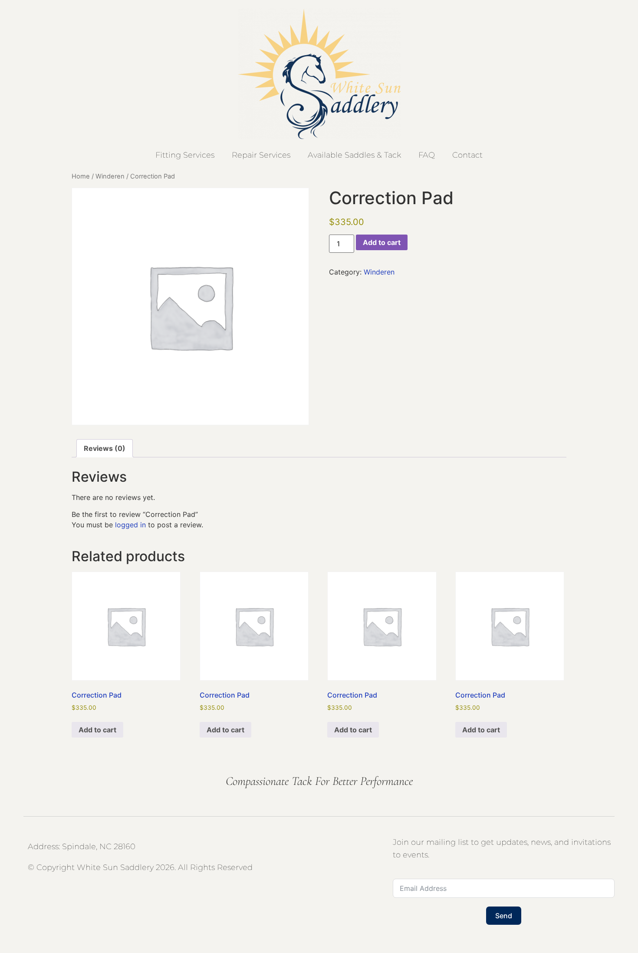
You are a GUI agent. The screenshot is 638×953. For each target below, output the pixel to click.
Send (503, 915)
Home (81, 176)
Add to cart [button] (97, 729)
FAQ (426, 155)
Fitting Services (184, 155)
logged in (130, 524)
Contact (467, 155)
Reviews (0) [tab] (104, 448)
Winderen (110, 176)
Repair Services (261, 155)
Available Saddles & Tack (354, 155)
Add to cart (382, 242)
